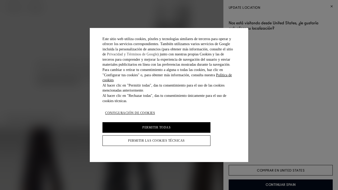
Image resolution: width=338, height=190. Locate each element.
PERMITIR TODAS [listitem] (156, 127)
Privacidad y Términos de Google (132, 54)
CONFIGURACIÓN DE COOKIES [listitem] (130, 113)
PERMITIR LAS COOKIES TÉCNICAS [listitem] (156, 140)
